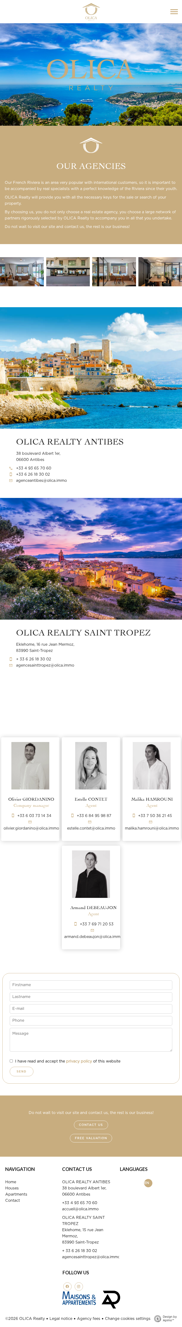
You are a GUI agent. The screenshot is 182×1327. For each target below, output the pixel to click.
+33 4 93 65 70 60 (33, 468)
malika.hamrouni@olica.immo (152, 828)
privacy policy (79, 1061)
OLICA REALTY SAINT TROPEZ (83, 631)
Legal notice (61, 1319)
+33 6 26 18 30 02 (33, 474)
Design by (170, 1318)
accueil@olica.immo (80, 1209)
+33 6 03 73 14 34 (34, 816)
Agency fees (88, 1319)
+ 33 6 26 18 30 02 (33, 659)
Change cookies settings (127, 1319)
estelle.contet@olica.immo (91, 828)
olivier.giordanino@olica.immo (31, 828)
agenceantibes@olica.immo (41, 481)
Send (22, 1071)
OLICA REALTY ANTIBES (70, 440)
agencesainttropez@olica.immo (45, 665)
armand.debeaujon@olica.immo (93, 937)
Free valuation (91, 1138)
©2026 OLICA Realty (25, 1319)
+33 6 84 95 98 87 (94, 816)
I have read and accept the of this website (67, 1061)
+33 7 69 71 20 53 (97, 924)
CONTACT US (91, 1124)
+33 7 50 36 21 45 (155, 816)
